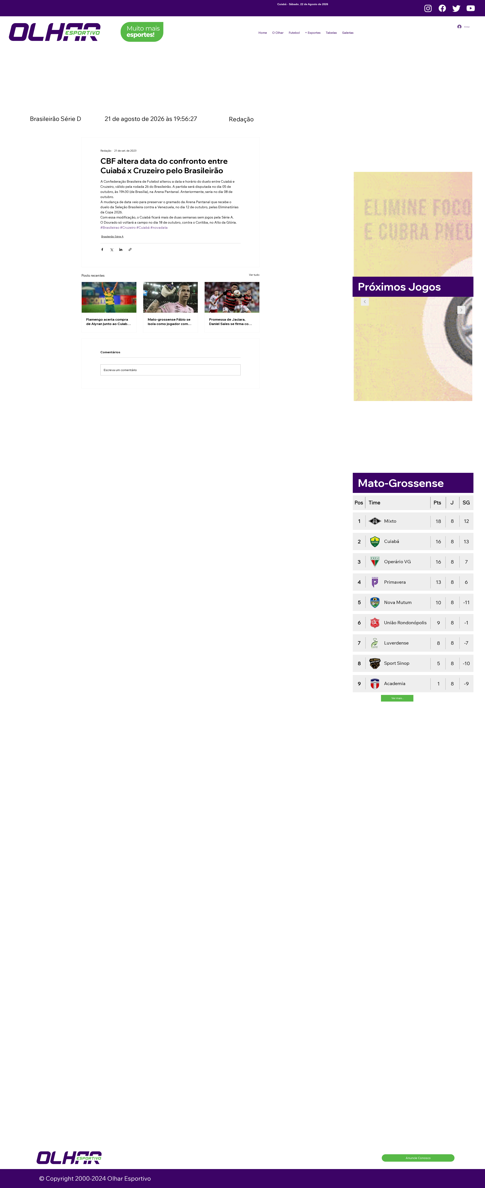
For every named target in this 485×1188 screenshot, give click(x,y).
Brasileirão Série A (112, 236)
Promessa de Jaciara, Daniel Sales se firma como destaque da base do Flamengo (231, 321)
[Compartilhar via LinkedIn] (121, 249)
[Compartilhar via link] (130, 249)
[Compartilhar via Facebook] (102, 249)
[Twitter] (456, 8)
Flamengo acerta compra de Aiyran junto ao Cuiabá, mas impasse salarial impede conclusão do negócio (108, 321)
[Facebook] (442, 8)
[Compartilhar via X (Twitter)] (111, 249)
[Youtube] (471, 8)
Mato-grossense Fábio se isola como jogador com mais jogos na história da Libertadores (169, 321)
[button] (294, 32)
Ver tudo (254, 274)
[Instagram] (428, 8)
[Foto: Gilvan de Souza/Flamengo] (232, 297)
